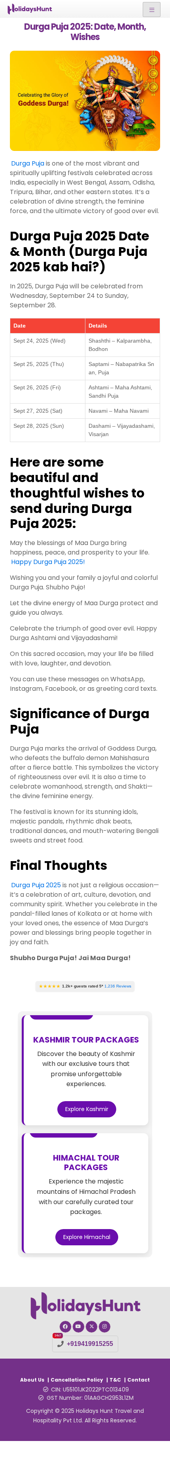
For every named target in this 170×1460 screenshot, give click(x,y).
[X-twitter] (91, 1327)
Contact (138, 1379)
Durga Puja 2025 (36, 885)
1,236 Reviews (117, 986)
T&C (115, 1379)
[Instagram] (104, 1327)
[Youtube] (78, 1327)
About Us (32, 1379)
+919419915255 (90, 1343)
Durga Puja (28, 163)
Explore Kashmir (86, 1109)
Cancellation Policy (77, 1379)
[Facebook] (65, 1327)
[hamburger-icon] (152, 9)
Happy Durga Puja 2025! (48, 561)
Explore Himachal (86, 1237)
